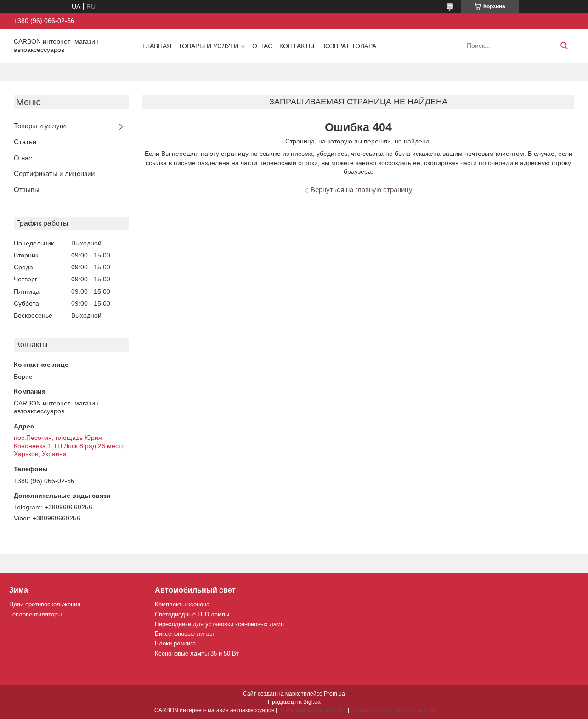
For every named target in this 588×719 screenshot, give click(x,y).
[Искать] (564, 45)
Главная (156, 46)
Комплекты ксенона (182, 604)
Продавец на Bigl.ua (294, 702)
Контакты (296, 46)
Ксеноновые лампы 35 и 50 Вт (197, 653)
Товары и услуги (208, 46)
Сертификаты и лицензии (54, 173)
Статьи (25, 142)
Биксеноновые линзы (184, 633)
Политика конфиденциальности (392, 710)
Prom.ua (334, 693)
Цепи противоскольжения (44, 604)
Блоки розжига (175, 643)
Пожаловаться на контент (312, 710)
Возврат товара (348, 46)
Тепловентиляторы (35, 614)
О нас (262, 46)
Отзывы (27, 190)
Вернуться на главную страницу (362, 190)
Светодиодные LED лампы (192, 614)
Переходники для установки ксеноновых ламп (219, 624)
